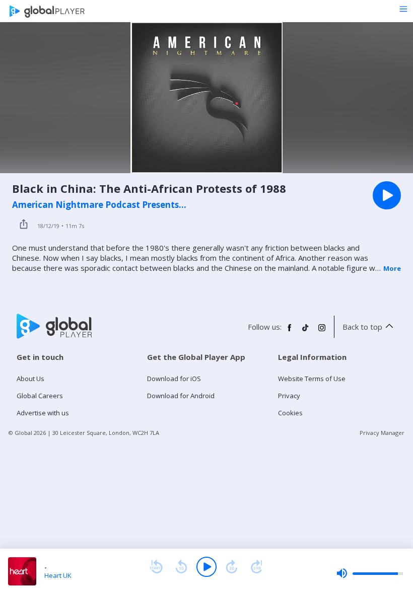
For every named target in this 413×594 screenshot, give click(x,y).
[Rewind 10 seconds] (181, 567)
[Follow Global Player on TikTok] (306, 332)
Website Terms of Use (312, 378)
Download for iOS (174, 378)
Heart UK (58, 575)
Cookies (290, 412)
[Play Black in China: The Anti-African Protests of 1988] (387, 195)
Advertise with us (43, 412)
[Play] (206, 567)
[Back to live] (257, 567)
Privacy (289, 395)
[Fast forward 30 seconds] (232, 567)
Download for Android (181, 395)
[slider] (369, 573)
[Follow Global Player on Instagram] (322, 332)
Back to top (362, 327)
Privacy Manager (382, 432)
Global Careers (40, 395)
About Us (30, 378)
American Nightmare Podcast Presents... (99, 204)
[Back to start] (156, 567)
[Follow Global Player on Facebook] (290, 332)
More (392, 268)
